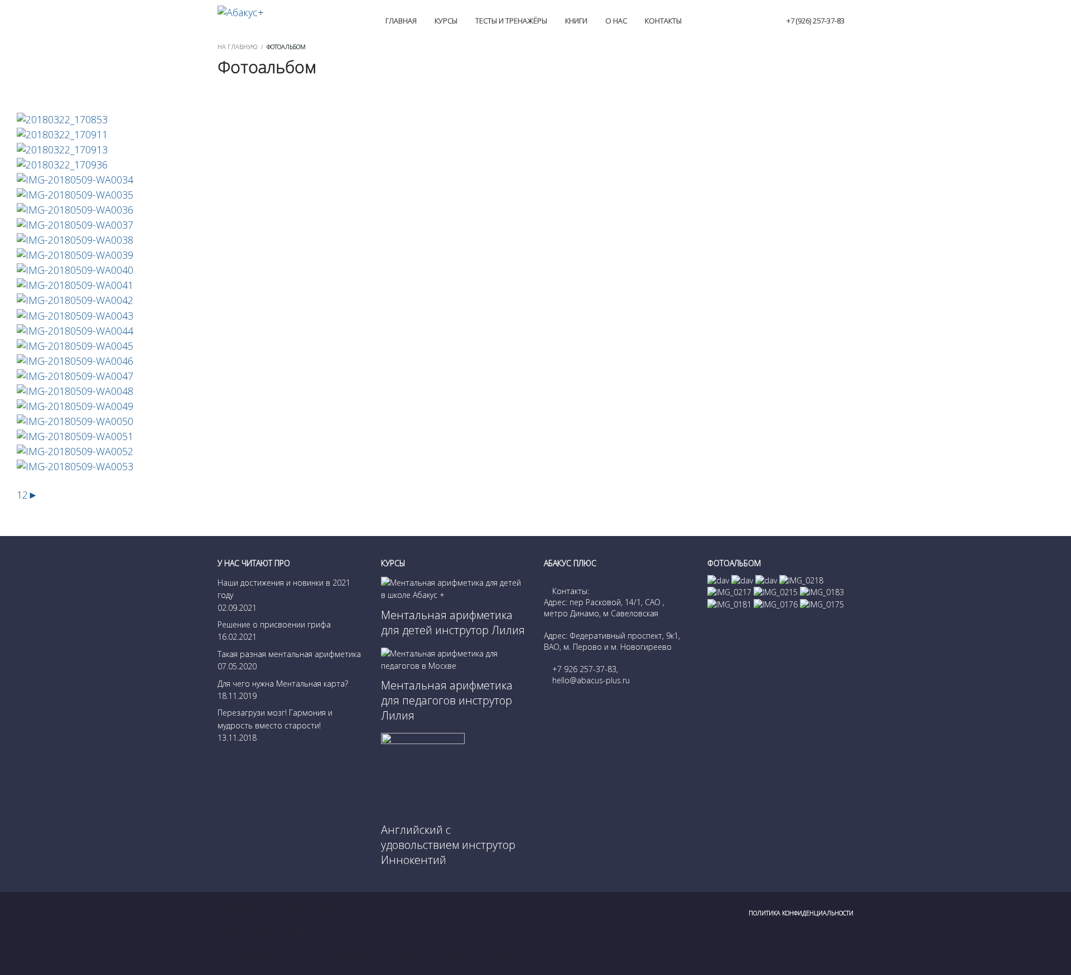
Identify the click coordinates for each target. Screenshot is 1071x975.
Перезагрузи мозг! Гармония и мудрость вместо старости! (275, 718)
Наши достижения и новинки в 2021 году (284, 588)
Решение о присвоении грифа (274, 624)
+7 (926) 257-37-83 (816, 21)
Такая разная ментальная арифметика (289, 654)
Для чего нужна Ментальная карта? (283, 683)
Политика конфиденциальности (801, 913)
